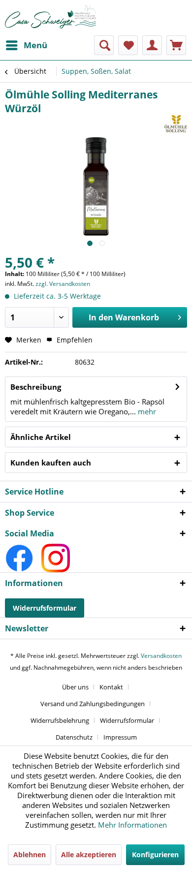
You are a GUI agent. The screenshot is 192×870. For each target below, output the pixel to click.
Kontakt (111, 687)
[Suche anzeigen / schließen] (104, 45)
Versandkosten (161, 656)
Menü (35, 45)
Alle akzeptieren (88, 854)
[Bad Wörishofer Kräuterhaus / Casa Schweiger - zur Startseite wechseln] (50, 17)
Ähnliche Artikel (40, 437)
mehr (146, 411)
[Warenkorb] (176, 45)
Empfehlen (74, 339)
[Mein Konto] (152, 45)
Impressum (120, 737)
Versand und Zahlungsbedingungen (92, 703)
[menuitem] (26, 45)
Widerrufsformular (44, 608)
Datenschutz (74, 737)
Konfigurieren (155, 854)
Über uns (75, 687)
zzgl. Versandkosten (62, 284)
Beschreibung (35, 387)
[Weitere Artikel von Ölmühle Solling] (175, 123)
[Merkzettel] (128, 45)
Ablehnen (29, 854)
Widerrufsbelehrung (60, 720)
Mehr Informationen (132, 825)
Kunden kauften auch (50, 462)
